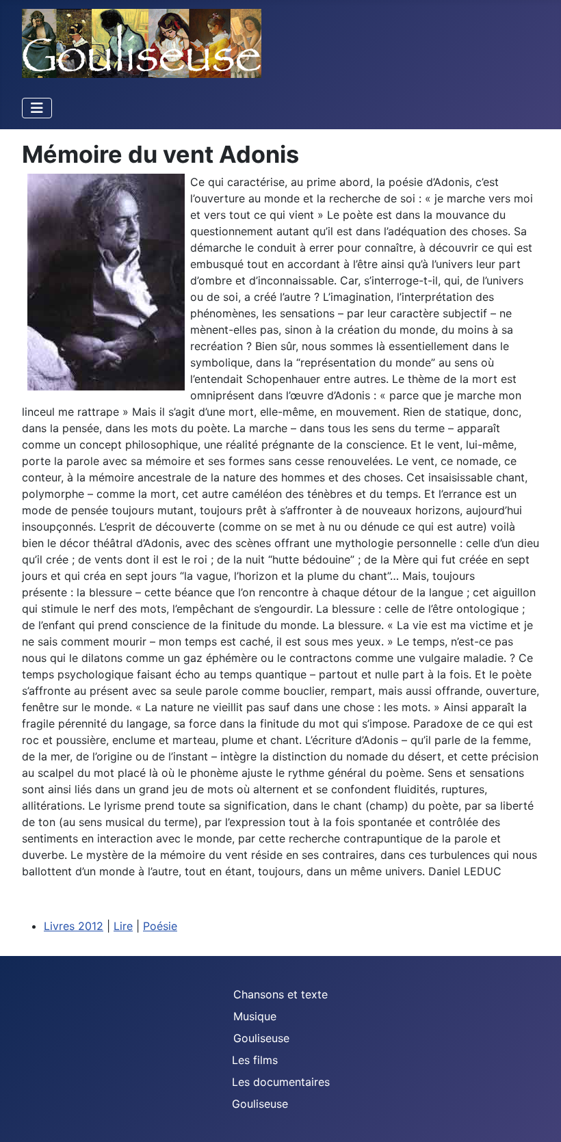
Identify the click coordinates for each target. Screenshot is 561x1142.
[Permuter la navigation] (37, 108)
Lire (123, 926)
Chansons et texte (280, 994)
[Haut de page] (537, 1116)
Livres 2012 (73, 926)
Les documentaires (281, 1082)
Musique (254, 1016)
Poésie (160, 926)
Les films (255, 1060)
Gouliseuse (261, 1038)
